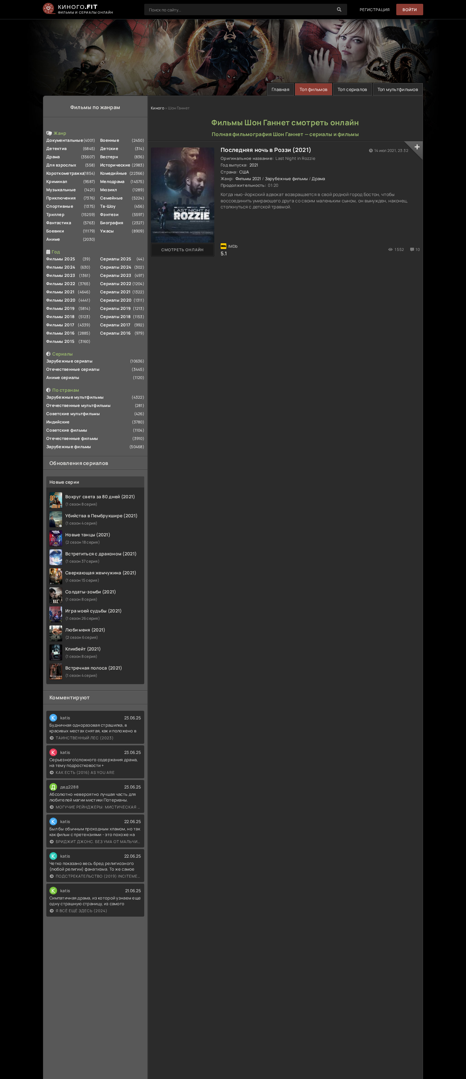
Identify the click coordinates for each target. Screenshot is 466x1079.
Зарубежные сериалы (69, 361)
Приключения (61, 198)
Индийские (58, 422)
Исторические (115, 165)
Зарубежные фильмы (68, 446)
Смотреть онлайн (182, 249)
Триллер (55, 214)
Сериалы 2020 (116, 300)
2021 (253, 165)
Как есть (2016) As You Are (85, 772)
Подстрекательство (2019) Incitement (98, 876)
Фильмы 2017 (60, 325)
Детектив (56, 148)
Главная (280, 89)
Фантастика (58, 223)
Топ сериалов (352, 89)
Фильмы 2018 (60, 316)
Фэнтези (109, 214)
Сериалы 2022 (115, 283)
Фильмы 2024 (60, 267)
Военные (109, 140)
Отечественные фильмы (72, 438)
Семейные (111, 198)
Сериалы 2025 (115, 259)
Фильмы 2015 (60, 341)
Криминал (56, 181)
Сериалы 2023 (115, 275)
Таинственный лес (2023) (85, 738)
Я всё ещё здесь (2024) (81, 910)
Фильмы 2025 (60, 259)
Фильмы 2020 (60, 300)
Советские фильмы (66, 430)
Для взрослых (61, 165)
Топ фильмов (313, 89)
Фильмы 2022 (60, 283)
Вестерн (109, 157)
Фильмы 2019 (60, 308)
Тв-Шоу (108, 206)
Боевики (55, 231)
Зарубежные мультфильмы (75, 397)
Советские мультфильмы (73, 413)
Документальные (64, 140)
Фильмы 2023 (60, 275)
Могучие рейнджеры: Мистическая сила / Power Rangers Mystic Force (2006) (98, 807)
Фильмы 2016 (60, 333)
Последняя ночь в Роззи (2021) (266, 150)
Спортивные (59, 206)
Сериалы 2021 (115, 292)
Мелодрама (112, 181)
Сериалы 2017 (115, 325)
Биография (112, 223)
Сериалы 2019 (115, 308)
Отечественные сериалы (73, 369)
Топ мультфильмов (398, 89)
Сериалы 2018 (115, 316)
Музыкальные (61, 190)
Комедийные (113, 173)
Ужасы (107, 231)
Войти (410, 9)
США (244, 172)
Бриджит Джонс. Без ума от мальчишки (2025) (98, 841)
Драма (53, 157)
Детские (109, 148)
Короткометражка (65, 173)
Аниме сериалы (63, 377)
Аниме (53, 239)
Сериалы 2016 (115, 333)
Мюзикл (108, 190)
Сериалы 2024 (115, 267)
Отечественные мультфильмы (78, 405)
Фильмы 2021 (60, 292)
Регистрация (375, 9)
